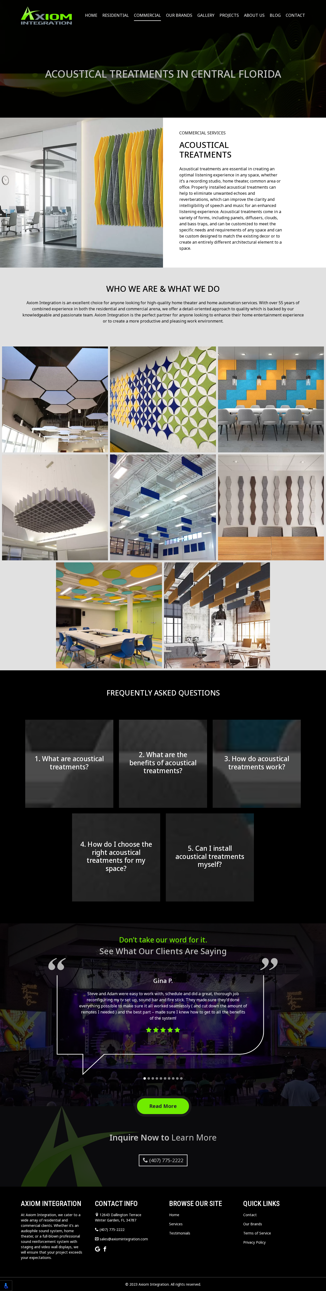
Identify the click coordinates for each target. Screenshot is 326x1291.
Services (176, 1223)
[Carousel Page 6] (165, 1078)
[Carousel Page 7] (169, 1078)
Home (91, 15)
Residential (115, 15)
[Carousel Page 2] (148, 1078)
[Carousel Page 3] (153, 1078)
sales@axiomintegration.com (123, 1239)
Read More (163, 1106)
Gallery (205, 15)
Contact (295, 15)
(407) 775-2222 (165, 1160)
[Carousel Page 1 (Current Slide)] (144, 1078)
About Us (254, 15)
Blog (275, 15)
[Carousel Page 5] (161, 1078)
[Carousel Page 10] (181, 1078)
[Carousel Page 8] (173, 1078)
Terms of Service (257, 1233)
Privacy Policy (254, 1242)
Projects (229, 15)
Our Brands (179, 15)
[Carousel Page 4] (157, 1078)
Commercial (147, 15)
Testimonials (179, 1233)
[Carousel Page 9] (177, 1078)
